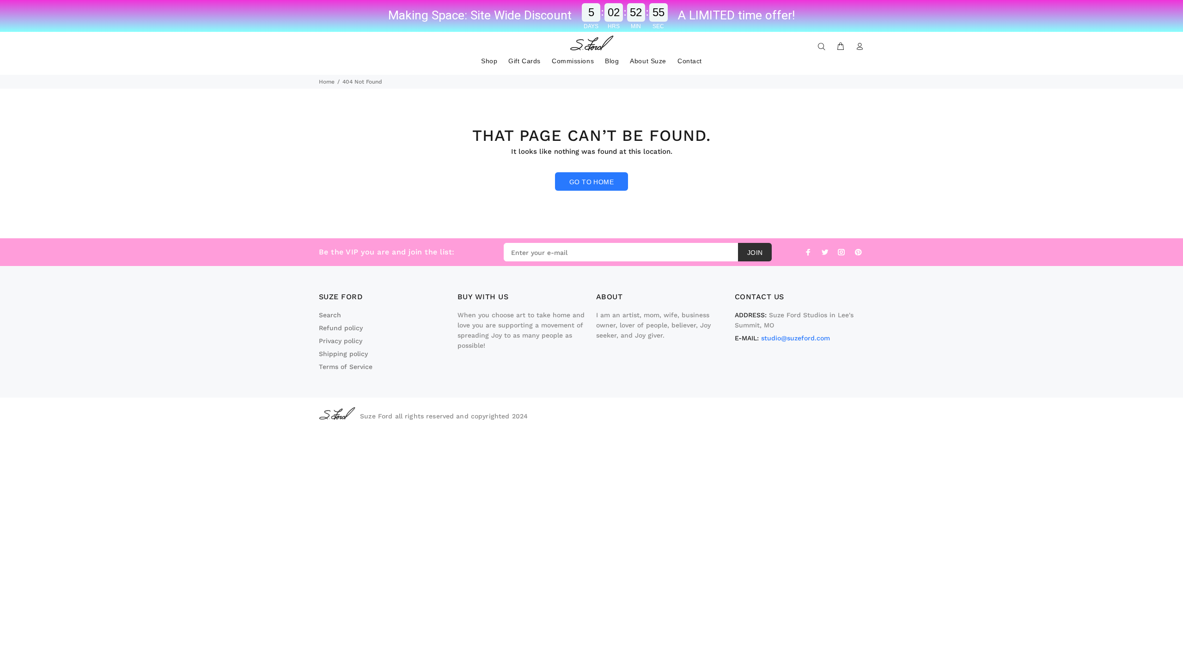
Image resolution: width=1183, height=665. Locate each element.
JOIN (755, 252)
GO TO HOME (591, 182)
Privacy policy (340, 341)
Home (327, 82)
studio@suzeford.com (795, 338)
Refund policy (341, 328)
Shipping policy (343, 353)
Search (330, 315)
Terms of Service (345, 366)
